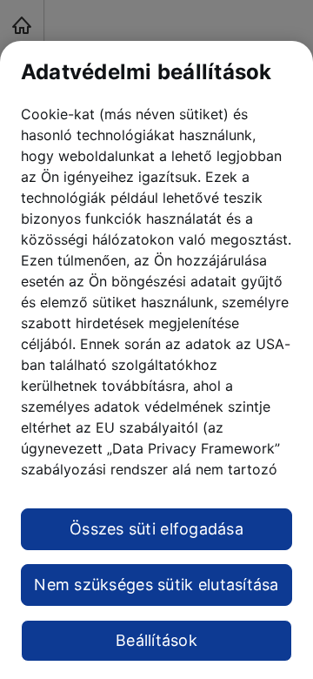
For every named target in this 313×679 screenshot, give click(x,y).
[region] (156, 360)
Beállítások (156, 640)
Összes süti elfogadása (156, 529)
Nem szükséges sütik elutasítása (156, 584)
